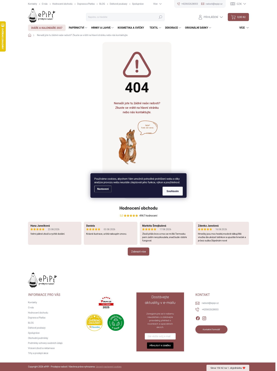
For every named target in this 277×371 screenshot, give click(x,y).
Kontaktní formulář (211, 329)
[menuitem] (47, 28)
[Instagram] (204, 317)
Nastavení (103, 188)
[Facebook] (197, 317)
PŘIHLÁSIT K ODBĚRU (160, 345)
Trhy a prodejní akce (38, 353)
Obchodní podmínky (38, 338)
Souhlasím (173, 191)
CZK (239, 3)
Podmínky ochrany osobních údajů (45, 343)
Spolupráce (138, 4)
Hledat (160, 17)
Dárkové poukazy (118, 4)
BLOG (102, 4)
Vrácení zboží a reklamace (41, 348)
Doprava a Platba (86, 4)
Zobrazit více (138, 251)
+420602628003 (210, 309)
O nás (45, 4)
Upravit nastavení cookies (109, 366)
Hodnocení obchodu (62, 4)
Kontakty (32, 4)
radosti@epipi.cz (210, 303)
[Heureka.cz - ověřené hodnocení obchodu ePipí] (94, 322)
